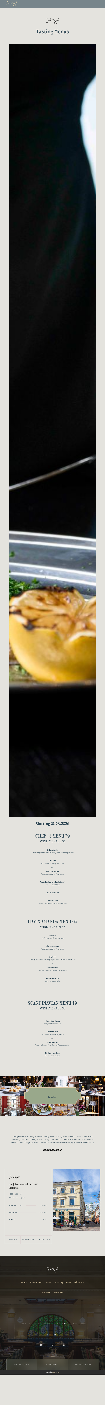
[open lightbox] (13, 1086)
